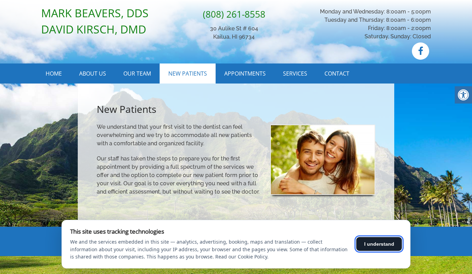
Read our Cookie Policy (241, 256)
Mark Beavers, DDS (95, 13)
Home (54, 73)
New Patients (187, 73)
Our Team (137, 73)
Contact (336, 73)
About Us (92, 73)
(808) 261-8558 (234, 14)
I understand (379, 244)
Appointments (245, 73)
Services (295, 73)
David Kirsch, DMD (93, 29)
